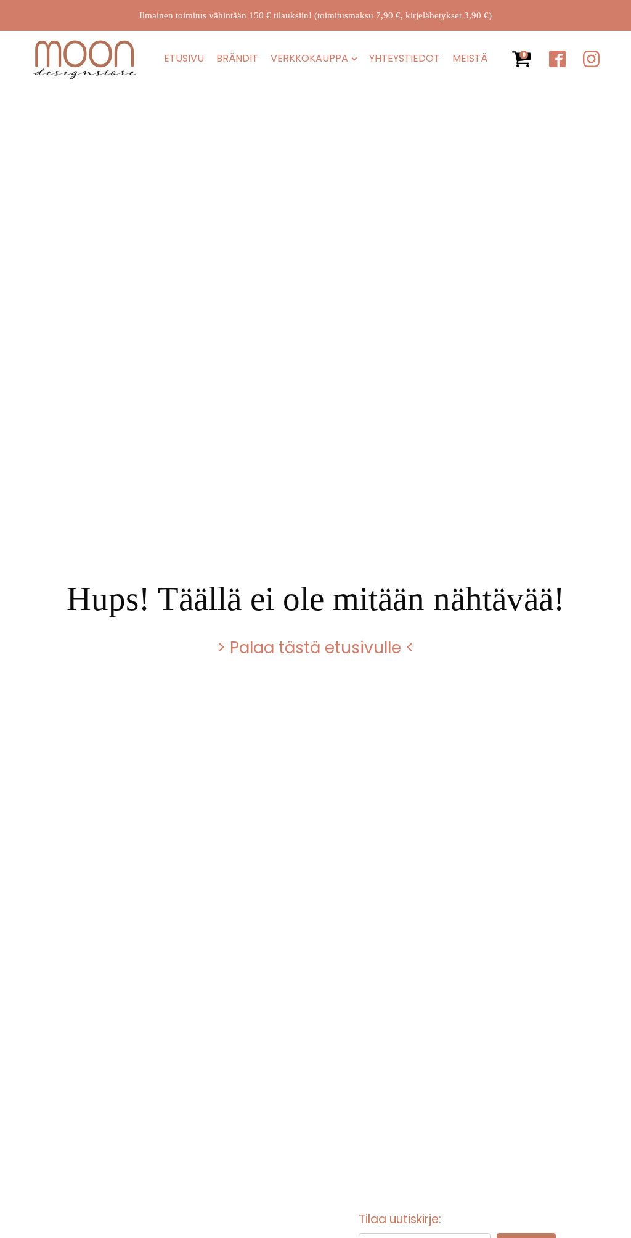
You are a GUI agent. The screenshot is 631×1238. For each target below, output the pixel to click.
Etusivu (184, 58)
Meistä (469, 58)
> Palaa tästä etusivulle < (315, 648)
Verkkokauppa (309, 58)
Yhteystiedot (404, 58)
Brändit (237, 58)
